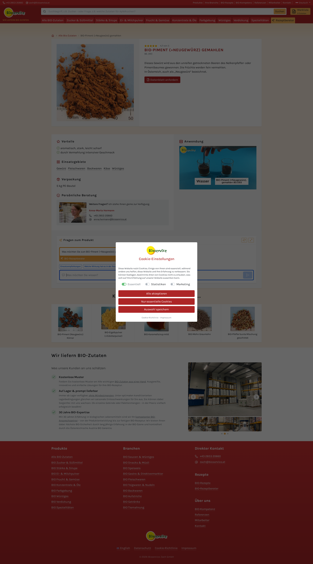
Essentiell (134, 284)
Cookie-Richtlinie (150, 317)
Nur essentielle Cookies (156, 301)
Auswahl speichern (156, 309)
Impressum (165, 317)
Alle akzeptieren (156, 293)
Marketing (183, 284)
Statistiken (158, 284)
